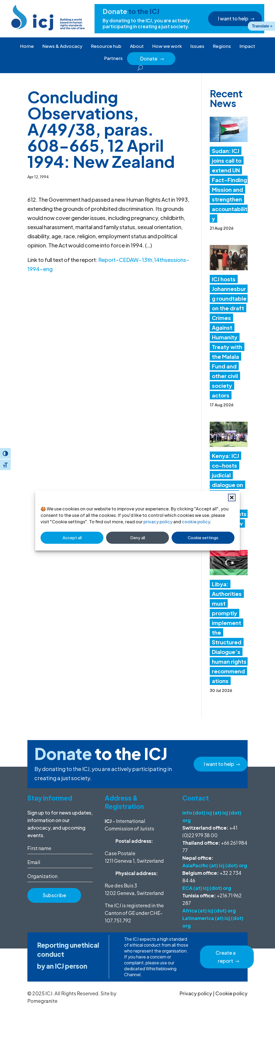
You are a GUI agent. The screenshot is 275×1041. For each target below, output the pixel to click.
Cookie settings (203, 537)
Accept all (72, 537)
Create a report (226, 957)
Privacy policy (196, 993)
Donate (152, 58)
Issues (197, 46)
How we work (167, 46)
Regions (222, 46)
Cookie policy (231, 993)
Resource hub (106, 46)
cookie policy (196, 521)
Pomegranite (42, 1001)
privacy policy (157, 521)
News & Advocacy (62, 46)
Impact (247, 46)
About (137, 46)
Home (27, 46)
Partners (113, 58)
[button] (231, 497)
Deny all (137, 537)
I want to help (233, 18)
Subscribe (54, 895)
